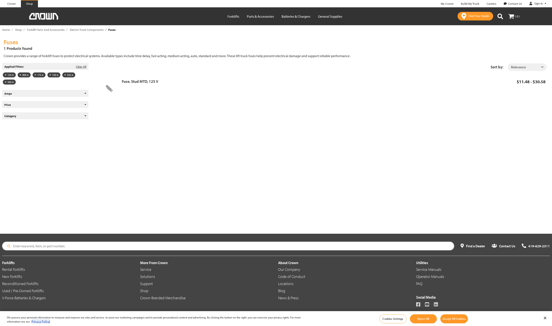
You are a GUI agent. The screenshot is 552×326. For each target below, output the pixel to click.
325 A (70, 75)
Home (6, 30)
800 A (25, 75)
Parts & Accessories (260, 16)
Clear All (81, 67)
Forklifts (233, 16)
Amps (8, 94)
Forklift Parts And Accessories (46, 30)
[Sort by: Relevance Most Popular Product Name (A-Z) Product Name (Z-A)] (527, 67)
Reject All (423, 318)
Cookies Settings (393, 318)
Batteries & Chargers (296, 16)
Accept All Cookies (454, 318)
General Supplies (330, 16)
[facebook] (420, 304)
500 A (11, 82)
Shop (18, 30)
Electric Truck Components (87, 30)
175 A (40, 75)
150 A (55, 75)
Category (10, 116)
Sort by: (497, 66)
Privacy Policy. (40, 321)
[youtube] (429, 304)
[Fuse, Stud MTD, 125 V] (110, 88)
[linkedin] (438, 304)
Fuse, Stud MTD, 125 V (140, 81)
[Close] (545, 318)
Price (7, 105)
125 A (11, 75)
